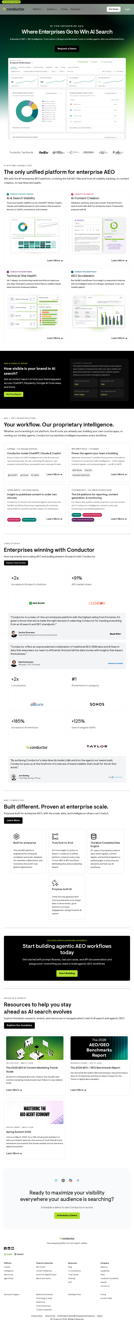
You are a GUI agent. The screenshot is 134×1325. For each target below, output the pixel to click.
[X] (5, 1248)
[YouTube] (12, 1248)
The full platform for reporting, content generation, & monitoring (95, 496)
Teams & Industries (44, 1263)
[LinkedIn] (9, 1248)
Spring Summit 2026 (18, 1132)
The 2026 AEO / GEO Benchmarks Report (95, 1068)
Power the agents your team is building (95, 453)
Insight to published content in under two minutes (32, 496)
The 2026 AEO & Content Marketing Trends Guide (32, 1070)
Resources (72, 1263)
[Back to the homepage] (14, 9)
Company (104, 1263)
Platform (8, 1263)
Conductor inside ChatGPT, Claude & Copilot (34, 453)
